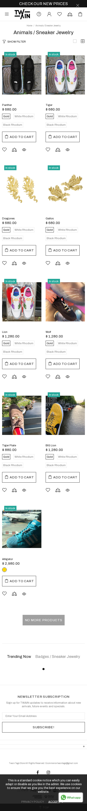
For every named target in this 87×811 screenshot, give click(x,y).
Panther (7, 105)
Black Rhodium (18, 570)
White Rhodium (11, 570)
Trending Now (19, 656)
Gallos (50, 218)
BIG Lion (51, 445)
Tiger (49, 105)
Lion (4, 332)
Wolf (48, 332)
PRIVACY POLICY (32, 801)
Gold (4, 570)
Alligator (7, 559)
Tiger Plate (9, 445)
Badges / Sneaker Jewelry (57, 656)
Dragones (8, 218)
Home (29, 25)
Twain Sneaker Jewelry (22, 14)
